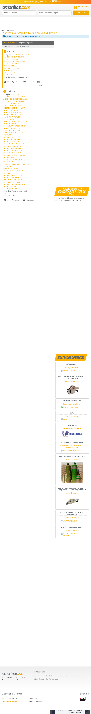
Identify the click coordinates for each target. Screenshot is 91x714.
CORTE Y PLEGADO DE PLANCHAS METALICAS (16, 165)
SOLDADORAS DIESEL (11, 177)
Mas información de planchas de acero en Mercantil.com (23, 36)
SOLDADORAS (8, 137)
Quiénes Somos (38, 679)
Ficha (8, 82)
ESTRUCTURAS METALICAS (13, 115)
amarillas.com (16, 7)
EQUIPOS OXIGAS (9, 124)
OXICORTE (7, 146)
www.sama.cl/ (30, 82)
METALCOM (8, 75)
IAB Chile (83, 698)
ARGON (25, 99)
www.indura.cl (30, 200)
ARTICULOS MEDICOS (11, 103)
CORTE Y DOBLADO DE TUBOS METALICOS (15, 134)
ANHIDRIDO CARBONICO (12, 99)
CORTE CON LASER (10, 168)
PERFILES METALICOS (12, 64)
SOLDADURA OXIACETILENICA (14, 126)
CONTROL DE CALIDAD (12, 106)
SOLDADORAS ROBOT (11, 182)
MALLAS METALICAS (11, 68)
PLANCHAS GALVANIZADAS (14, 57)
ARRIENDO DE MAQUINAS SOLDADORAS (13, 161)
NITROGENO (8, 128)
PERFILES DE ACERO (11, 59)
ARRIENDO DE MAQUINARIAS (14, 101)
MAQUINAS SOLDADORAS (13, 180)
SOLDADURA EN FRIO (11, 142)
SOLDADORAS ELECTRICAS (13, 148)
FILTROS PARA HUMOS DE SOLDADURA (13, 172)
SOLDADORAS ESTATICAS (13, 151)
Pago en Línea (65, 676)
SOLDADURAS (8, 157)
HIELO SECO (16, 146)
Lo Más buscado (52, 679)
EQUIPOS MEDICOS (10, 110)
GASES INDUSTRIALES (11, 189)
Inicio (34, 676)
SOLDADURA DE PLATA (12, 153)
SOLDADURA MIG (9, 186)
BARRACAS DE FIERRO (12, 61)
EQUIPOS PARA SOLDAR (12, 112)
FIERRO (23, 61)
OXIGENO (16, 128)
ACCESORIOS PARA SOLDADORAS (15, 97)
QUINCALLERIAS (10, 66)
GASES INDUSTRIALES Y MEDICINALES (12, 118)
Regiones (29, 43)
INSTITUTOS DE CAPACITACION (15, 121)
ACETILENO (16, 94)
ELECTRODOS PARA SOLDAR (14, 108)
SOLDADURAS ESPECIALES (13, 175)
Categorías (21, 43)
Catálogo (40, 85)
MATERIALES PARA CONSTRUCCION (11, 71)
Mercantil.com (79, 676)
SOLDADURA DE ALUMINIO (13, 144)
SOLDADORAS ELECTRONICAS (14, 184)
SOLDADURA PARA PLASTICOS (14, 155)
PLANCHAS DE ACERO (21, 55)
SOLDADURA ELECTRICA (12, 139)
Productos (49, 676)
